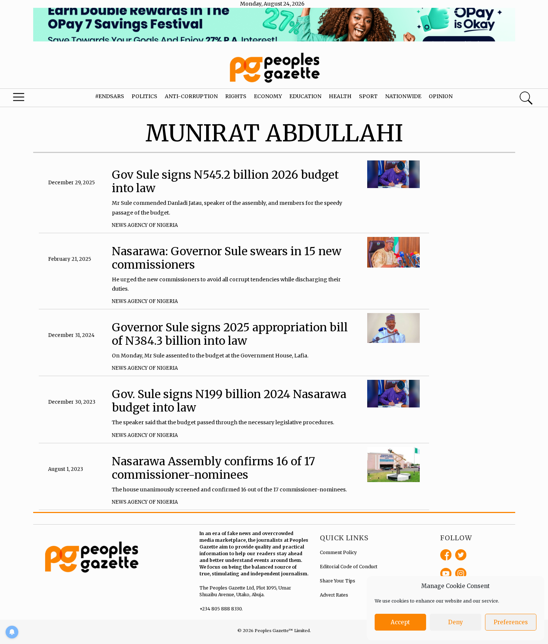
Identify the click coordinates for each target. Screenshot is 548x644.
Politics (144, 96)
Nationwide (403, 96)
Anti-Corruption (191, 96)
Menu (29, 98)
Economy (268, 96)
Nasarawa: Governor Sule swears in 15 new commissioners (226, 258)
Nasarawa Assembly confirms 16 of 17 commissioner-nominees (213, 468)
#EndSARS (109, 96)
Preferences (511, 622)
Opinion (441, 96)
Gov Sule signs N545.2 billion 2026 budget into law (225, 181)
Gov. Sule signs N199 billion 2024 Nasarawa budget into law (229, 401)
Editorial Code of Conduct (348, 566)
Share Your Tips (337, 581)
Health (340, 96)
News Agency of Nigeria (145, 225)
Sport (368, 96)
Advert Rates (334, 595)
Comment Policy (338, 552)
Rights (235, 96)
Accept (400, 622)
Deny (455, 622)
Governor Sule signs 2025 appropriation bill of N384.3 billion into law (230, 334)
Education (305, 96)
